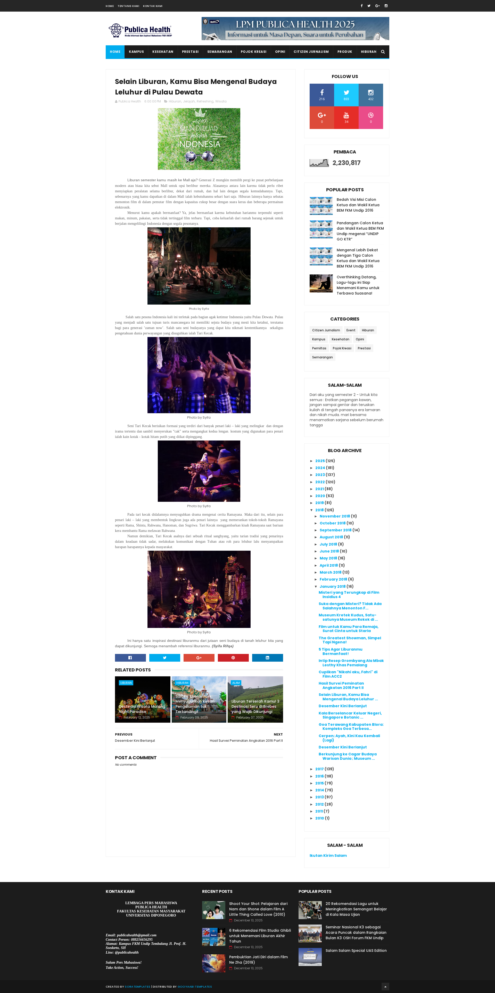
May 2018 (329, 558)
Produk (344, 51)
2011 (319, 811)
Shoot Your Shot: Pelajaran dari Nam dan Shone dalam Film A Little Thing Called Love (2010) (258, 909)
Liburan (126, 683)
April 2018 (329, 565)
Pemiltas (319, 348)
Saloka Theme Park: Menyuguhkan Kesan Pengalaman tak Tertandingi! (195, 704)
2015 (320, 783)
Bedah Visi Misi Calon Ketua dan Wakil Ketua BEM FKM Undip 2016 (358, 205)
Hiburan (369, 51)
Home (110, 6)
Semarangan (219, 51)
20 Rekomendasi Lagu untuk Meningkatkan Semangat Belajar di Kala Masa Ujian (356, 909)
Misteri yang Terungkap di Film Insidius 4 (349, 594)
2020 (320, 495)
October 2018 (333, 523)
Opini (280, 51)
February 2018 (334, 579)
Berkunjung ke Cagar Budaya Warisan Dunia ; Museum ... (348, 756)
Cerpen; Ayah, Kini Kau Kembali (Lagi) (349, 738)
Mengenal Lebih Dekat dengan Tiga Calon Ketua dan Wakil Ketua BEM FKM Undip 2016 (358, 258)
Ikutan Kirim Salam (328, 855)
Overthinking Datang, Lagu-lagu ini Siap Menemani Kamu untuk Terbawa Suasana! (358, 285)
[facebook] (361, 6)
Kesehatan (163, 51)
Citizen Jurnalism (311, 51)
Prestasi (190, 51)
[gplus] (378, 6)
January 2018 (333, 586)
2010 (320, 818)
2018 (320, 510)
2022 (320, 482)
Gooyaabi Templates (195, 987)
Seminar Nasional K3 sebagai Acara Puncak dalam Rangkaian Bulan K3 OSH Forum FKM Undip (356, 932)
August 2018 (332, 537)
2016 (320, 776)
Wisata (221, 101)
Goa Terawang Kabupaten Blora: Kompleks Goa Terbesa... (351, 726)
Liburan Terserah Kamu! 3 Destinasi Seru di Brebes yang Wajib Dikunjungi (255, 706)
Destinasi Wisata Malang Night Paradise (142, 709)
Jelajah (189, 101)
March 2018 (331, 572)
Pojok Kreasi (254, 51)
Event (351, 330)
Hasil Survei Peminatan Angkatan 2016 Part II (341, 685)
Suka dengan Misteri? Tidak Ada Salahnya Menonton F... (350, 606)
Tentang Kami (128, 6)
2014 (320, 790)
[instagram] (386, 6)
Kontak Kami (153, 6)
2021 (320, 488)
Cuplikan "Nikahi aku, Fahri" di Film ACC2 (348, 674)
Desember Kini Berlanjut (343, 706)
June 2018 (330, 551)
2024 (320, 467)
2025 (320, 460)
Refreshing (205, 101)
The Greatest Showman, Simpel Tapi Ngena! (350, 640)
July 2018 (329, 544)
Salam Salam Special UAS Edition (356, 950)
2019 (320, 502)
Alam (236, 683)
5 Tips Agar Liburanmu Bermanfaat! (340, 651)
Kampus (136, 51)
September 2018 (336, 530)
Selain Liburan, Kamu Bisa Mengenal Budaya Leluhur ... (348, 697)
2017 (320, 769)
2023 (320, 474)
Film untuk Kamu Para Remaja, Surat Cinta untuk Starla (348, 629)
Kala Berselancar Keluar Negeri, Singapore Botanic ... (350, 715)
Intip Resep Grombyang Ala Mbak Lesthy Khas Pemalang (351, 663)
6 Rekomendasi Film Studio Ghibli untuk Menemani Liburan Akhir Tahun (260, 936)
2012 (320, 804)
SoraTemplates (137, 987)
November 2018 (335, 516)
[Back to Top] (385, 986)
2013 (320, 797)
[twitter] (369, 6)
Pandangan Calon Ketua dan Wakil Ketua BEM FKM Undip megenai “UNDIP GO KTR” (360, 231)
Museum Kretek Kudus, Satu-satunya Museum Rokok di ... (348, 617)
